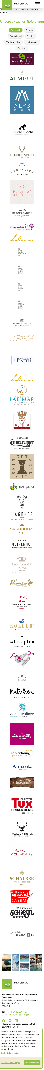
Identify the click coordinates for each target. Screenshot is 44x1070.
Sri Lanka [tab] (22, 48)
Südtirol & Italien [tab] (13, 42)
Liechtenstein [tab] (32, 42)
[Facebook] (3, 1020)
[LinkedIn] (16, 1020)
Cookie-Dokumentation (10, 1053)
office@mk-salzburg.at (19, 1014)
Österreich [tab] (16, 30)
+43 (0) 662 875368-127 (16, 1012)
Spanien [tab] (30, 36)
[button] (37, 4)
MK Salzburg (21, 3)
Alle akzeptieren (32, 1063)
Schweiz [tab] (29, 30)
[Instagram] (10, 1020)
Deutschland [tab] (16, 36)
